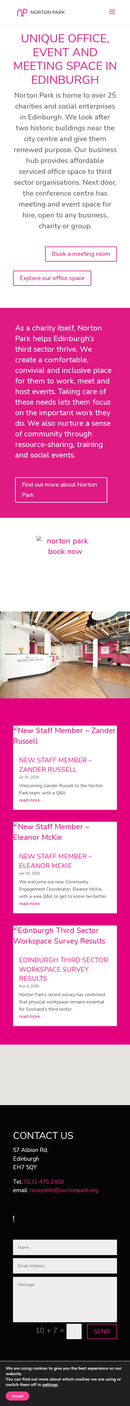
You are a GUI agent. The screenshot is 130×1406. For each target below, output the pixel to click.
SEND (102, 1331)
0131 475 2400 (44, 1182)
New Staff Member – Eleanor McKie (55, 861)
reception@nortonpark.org (64, 1190)
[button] (67, 1068)
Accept (17, 1396)
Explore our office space (52, 278)
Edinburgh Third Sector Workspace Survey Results (63, 970)
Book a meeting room (81, 254)
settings (50, 1385)
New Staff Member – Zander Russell (55, 765)
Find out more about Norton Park (59, 490)
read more (29, 800)
